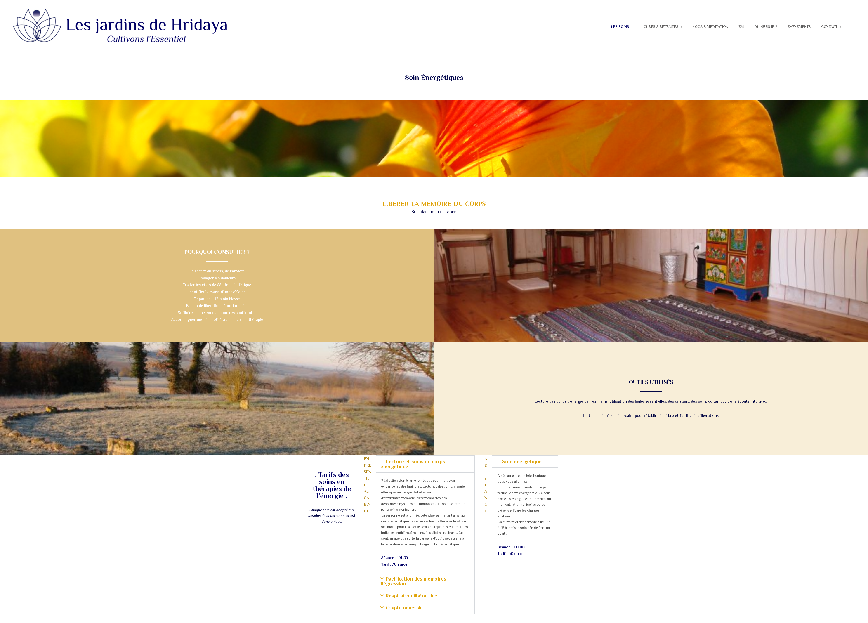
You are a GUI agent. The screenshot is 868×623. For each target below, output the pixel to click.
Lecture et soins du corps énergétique (412, 464)
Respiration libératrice (411, 596)
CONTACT (829, 27)
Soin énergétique (522, 461)
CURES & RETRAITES (661, 27)
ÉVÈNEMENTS (799, 27)
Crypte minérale (404, 608)
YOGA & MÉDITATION (710, 27)
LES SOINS (620, 27)
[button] (622, 26)
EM (741, 27)
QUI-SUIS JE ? (765, 27)
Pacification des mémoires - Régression (414, 581)
